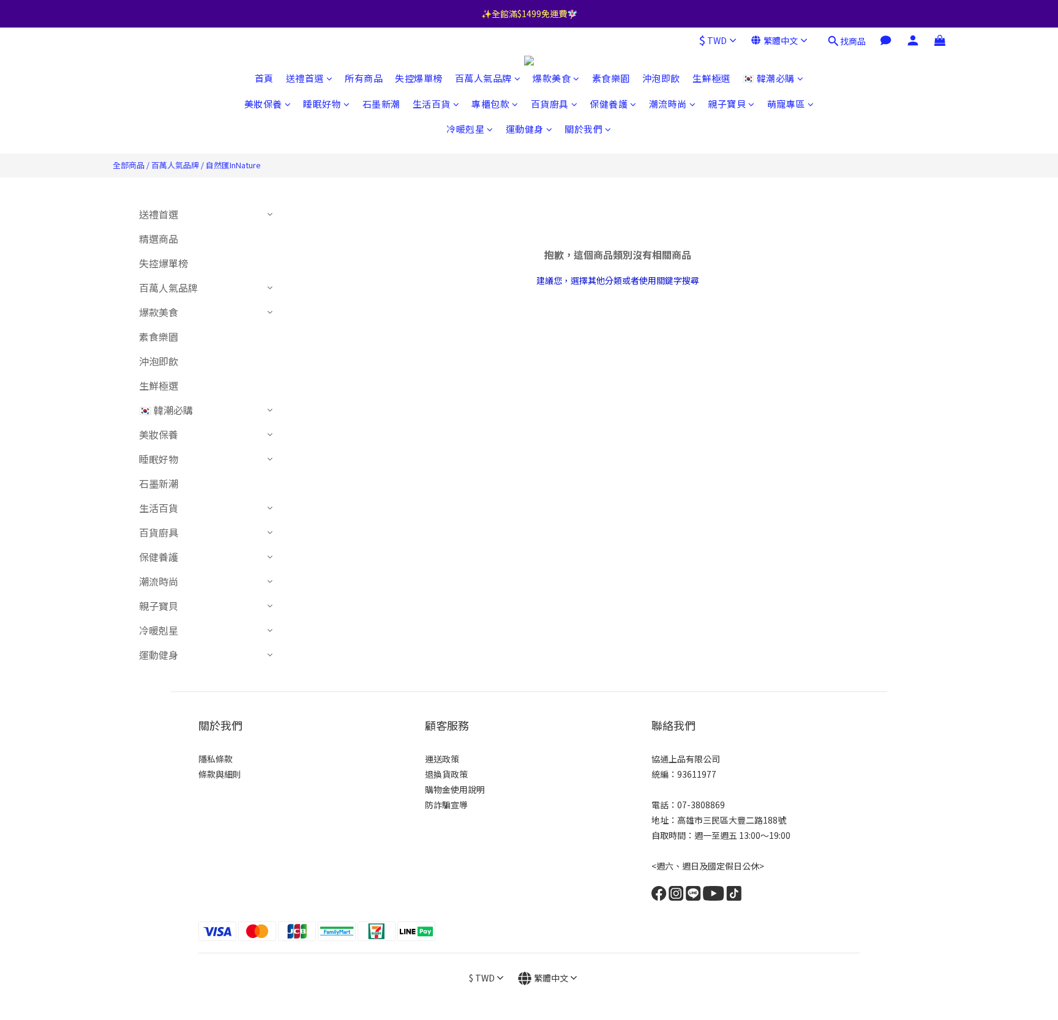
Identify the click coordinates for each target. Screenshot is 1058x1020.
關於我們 (583, 128)
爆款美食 (552, 78)
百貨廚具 (550, 103)
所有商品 (364, 78)
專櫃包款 (490, 103)
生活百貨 (432, 103)
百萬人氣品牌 (483, 78)
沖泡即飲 (661, 78)
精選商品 (158, 238)
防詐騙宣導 (446, 805)
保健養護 (609, 103)
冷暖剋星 (465, 128)
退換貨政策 (446, 774)
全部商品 (128, 165)
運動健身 (525, 128)
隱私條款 (215, 759)
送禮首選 (305, 78)
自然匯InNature (233, 165)
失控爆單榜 (419, 78)
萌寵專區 (786, 103)
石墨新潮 (381, 103)
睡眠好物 (322, 103)
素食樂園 (611, 78)
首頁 (264, 78)
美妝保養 (263, 103)
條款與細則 (219, 774)
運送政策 (442, 759)
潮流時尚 (668, 103)
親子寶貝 (727, 103)
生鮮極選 (711, 78)
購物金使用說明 (455, 789)
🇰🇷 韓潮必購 (769, 78)
